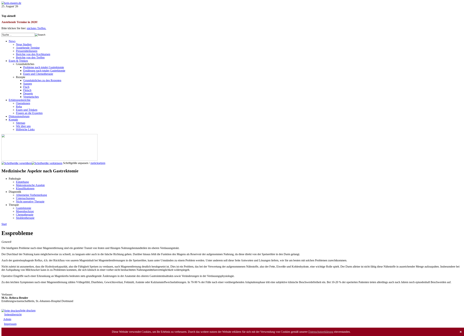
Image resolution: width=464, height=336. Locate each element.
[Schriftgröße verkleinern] (47, 163)
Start (4, 224)
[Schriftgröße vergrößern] (16, 163)
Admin (7, 319)
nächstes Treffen (36, 28)
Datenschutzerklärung (320, 331)
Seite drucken (28, 310)
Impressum (10, 323)
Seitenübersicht (13, 314)
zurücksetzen (97, 163)
